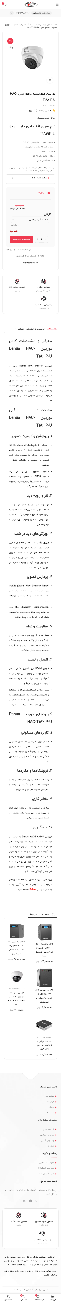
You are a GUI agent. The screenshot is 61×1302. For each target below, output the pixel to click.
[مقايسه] (30, 110)
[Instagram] (24, 1200)
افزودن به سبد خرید (21, 239)
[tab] (52, 329)
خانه (55, 24)
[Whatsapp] (36, 1200)
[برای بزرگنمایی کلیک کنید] (50, 80)
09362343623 (30, 263)
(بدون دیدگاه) (43, 111)
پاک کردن (13, 225)
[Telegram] (30, 1200)
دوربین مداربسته (42, 24)
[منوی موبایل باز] (57, 5)
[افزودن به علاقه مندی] (35, 110)
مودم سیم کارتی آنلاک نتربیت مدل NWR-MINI (44, 1045)
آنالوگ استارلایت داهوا (22, 24)
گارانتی (47, 214)
